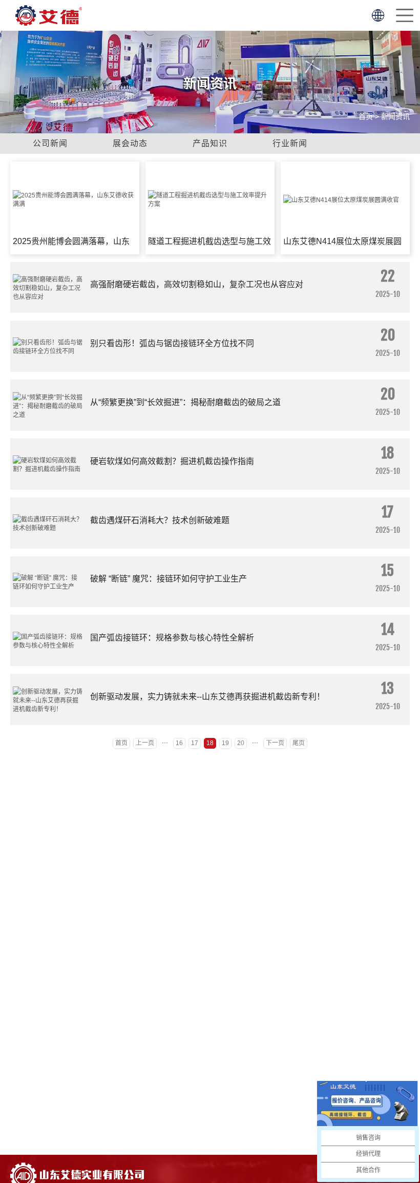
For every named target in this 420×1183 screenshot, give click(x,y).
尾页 (298, 743)
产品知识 (210, 143)
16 (179, 743)
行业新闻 (289, 143)
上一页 (145, 743)
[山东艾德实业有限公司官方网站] (48, 15)
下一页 (275, 743)
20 (240, 743)
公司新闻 (50, 143)
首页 (366, 116)
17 (194, 743)
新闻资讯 (395, 116)
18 (210, 743)
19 (225, 743)
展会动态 (130, 143)
